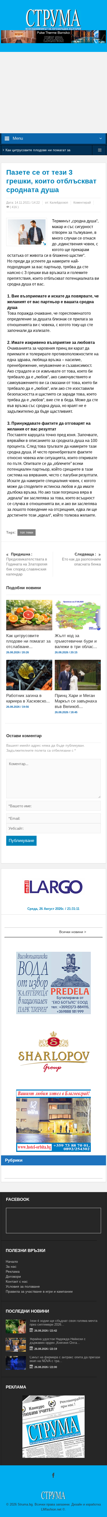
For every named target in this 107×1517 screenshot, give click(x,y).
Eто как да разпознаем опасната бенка (81, 559)
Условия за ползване (23, 1286)
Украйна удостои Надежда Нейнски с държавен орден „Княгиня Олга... (58, 1341)
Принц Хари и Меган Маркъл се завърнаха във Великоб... (76, 701)
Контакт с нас (17, 1281)
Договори (13, 1276)
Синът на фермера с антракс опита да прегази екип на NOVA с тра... (65, 1359)
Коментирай (82, 202)
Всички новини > (72, 932)
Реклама (13, 1271)
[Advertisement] (53, 92)
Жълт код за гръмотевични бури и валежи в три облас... (76, 641)
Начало (12, 1261)
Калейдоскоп (59, 202)
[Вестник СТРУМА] (53, 19)
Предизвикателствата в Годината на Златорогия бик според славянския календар (26, 564)
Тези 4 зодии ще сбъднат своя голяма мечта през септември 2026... (63, 1322)
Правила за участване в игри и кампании (39, 1291)
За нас (11, 1266)
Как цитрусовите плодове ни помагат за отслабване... (28, 641)
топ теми (26, 532)
